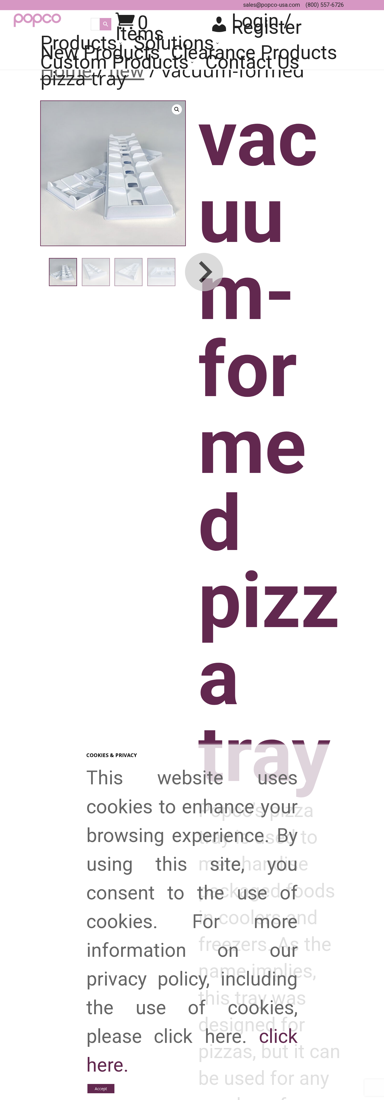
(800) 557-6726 (325, 4)
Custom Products (114, 65)
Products (78, 46)
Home (66, 71)
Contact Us (252, 65)
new (126, 71)
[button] (177, 109)
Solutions (174, 46)
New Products (100, 55)
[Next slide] (204, 272)
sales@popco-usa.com (271, 4)
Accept (101, 1088)
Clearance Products (254, 55)
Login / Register (266, 24)
